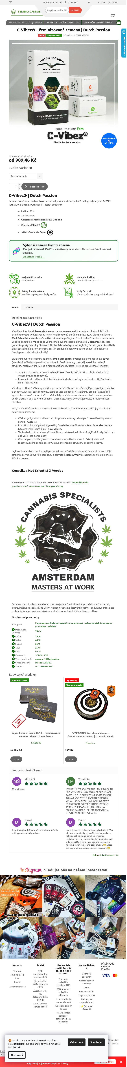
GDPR (87, 987)
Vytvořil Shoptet (110, 1039)
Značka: (77, 35)
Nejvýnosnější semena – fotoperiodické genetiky (63, 1017)
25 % (37, 647)
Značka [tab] (29, 307)
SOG (46, 655)
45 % (37, 640)
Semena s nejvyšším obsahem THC (63, 982)
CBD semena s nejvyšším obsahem (63, 992)
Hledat (75, 10)
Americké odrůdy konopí (63, 1007)
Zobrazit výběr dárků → (34, 257)
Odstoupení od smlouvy (86, 982)
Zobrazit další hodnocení (105, 854)
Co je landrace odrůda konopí (40, 1005)
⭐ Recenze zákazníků (86, 1007)
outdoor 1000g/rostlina (47, 658)
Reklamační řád (86, 991)
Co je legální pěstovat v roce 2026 (40, 983)
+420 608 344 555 (17, 976)
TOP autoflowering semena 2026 (40, 974)
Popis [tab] (15, 307)
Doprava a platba (52, 2)
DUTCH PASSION (44, 666)
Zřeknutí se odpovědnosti (86, 1000)
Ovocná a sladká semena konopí (63, 1000)
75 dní (38, 631)
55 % (37, 643)
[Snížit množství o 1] (19, 188)
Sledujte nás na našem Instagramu (75, 869)
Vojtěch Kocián (111, 1043)
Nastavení (17, 1055)
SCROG (39, 655)
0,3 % (38, 651)
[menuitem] (25, 22)
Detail (16, 759)
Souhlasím (96, 1042)
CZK (100, 2)
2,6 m (38, 636)
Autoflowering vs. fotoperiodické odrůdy (40, 995)
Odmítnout (76, 1042)
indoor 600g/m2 (43, 662)
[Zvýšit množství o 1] (19, 185)
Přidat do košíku (36, 186)
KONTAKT (72, 2)
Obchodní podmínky (86, 975)
